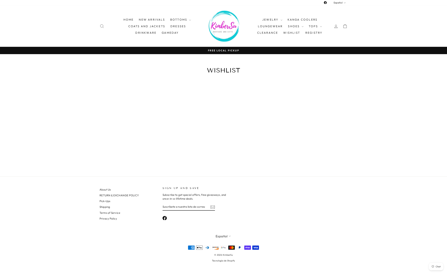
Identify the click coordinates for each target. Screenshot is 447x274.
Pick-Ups (105, 201)
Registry (314, 32)
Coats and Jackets (146, 26)
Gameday (170, 32)
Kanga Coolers (303, 19)
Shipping (105, 207)
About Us (105, 189)
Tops (314, 26)
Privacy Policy (108, 218)
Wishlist (291, 32)
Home (128, 19)
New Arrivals (152, 19)
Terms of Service (110, 212)
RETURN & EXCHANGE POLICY (119, 195)
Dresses (178, 26)
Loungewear (270, 26)
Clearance (267, 32)
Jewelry (271, 19)
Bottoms (179, 19)
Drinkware (145, 32)
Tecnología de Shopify (223, 260)
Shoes (294, 26)
